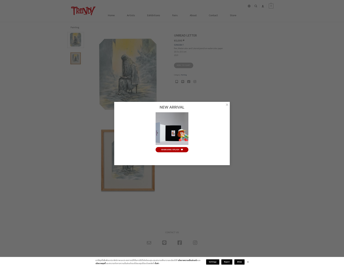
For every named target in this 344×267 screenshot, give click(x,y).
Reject (227, 261)
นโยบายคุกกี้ (101, 263)
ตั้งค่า (157, 263)
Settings (213, 261)
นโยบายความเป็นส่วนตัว (187, 260)
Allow (239, 261)
